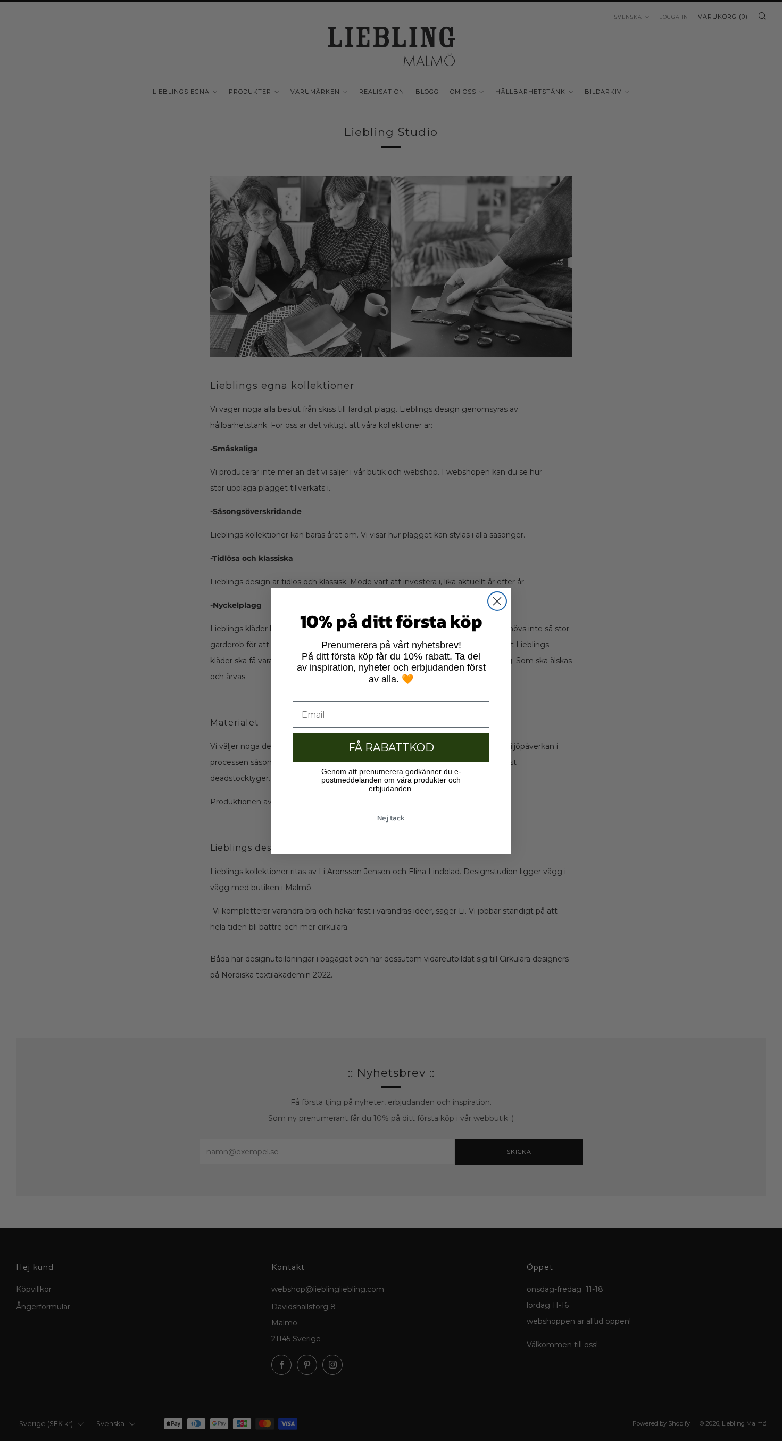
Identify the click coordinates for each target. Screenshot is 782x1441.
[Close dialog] (497, 601)
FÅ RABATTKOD (391, 747)
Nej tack (391, 818)
